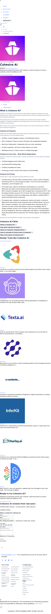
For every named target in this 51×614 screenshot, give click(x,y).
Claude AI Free (14, 570)
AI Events (25, 588)
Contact (24, 594)
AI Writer (3, 575)
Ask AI (12, 586)
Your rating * (3, 523)
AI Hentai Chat (26, 578)
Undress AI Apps (26, 574)
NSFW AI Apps (26, 570)
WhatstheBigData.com (8, 554)
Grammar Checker (5, 577)
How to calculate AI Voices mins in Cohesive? (15, 232)
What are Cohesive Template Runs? (12, 230)
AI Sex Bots (25, 572)
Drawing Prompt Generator (5, 583)
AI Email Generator (5, 568)
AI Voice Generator (15, 577)
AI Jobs (24, 586)
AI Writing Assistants (8, 31)
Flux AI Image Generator (4, 586)
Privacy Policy (26, 592)
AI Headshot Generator (13, 584)
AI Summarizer (4, 570)
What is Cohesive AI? (7, 225)
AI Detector (13, 581)
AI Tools (5, 29)
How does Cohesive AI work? (10, 227)
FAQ (5, 104)
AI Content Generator (3, 573)
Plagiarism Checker (15, 579)
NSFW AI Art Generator (28, 576)
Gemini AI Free (14, 572)
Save (13, 61)
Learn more (38, 603)
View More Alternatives (5, 241)
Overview (7, 101)
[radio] (1, 525)
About (24, 583)
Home (5, 6)
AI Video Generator (5, 580)
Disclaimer (25, 590)
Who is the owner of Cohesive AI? (11, 235)
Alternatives (7, 107)
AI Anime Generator (13, 575)
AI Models (6, 14)
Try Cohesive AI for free (5, 74)
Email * (1, 517)
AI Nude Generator (27, 568)
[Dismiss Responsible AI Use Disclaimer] (1, 607)
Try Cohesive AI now (5, 501)
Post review (3, 541)
